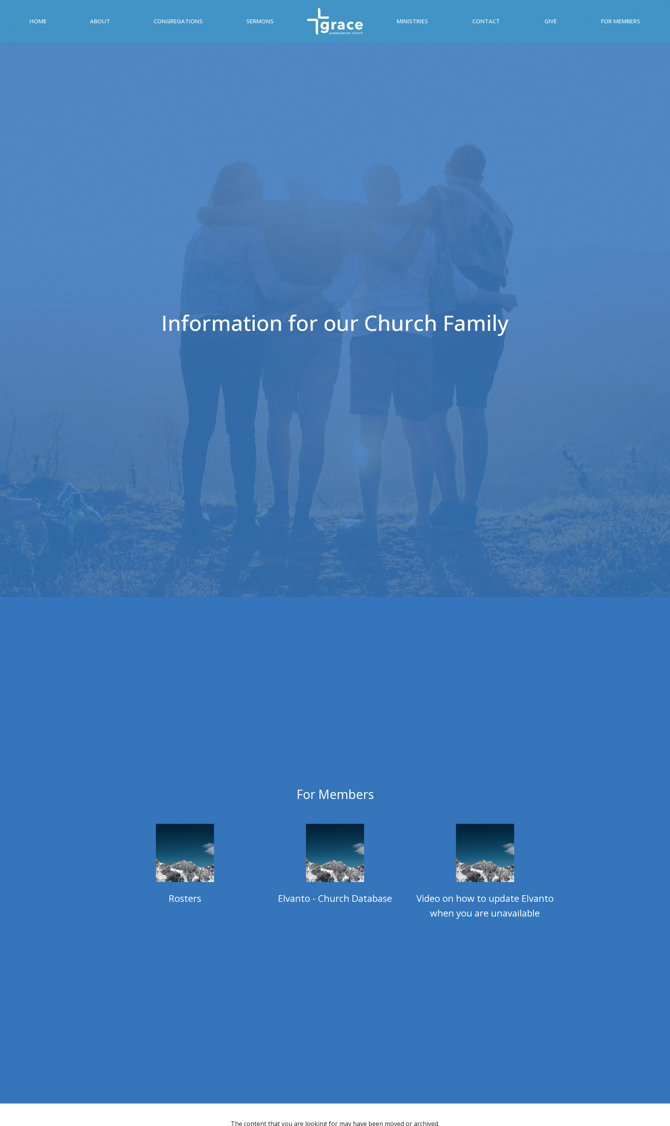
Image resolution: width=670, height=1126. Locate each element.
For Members (620, 21)
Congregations (178, 21)
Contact (486, 21)
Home (38, 21)
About (100, 21)
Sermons (260, 21)
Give (550, 21)
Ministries (412, 21)
